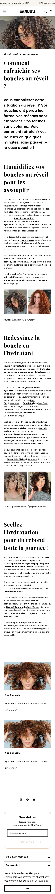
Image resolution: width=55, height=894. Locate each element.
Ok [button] (27, 888)
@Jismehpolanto (19, 506)
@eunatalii (30, 320)
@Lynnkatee (17, 320)
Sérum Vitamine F (29, 603)
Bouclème (14, 403)
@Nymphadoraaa (37, 506)
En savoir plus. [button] (41, 881)
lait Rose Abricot (34, 409)
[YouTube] (34, 799)
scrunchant (15, 394)
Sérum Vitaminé (14, 607)
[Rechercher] (45, 11)
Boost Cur (28, 403)
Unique (21, 415)
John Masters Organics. (28, 227)
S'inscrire (27, 842)
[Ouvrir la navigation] (4, 11)
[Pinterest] (27, 799)
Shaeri (21, 409)
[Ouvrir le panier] (51, 11)
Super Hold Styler (16, 459)
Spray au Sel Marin (15, 280)
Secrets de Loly (23, 261)
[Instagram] (21, 799)
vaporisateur (27, 240)
